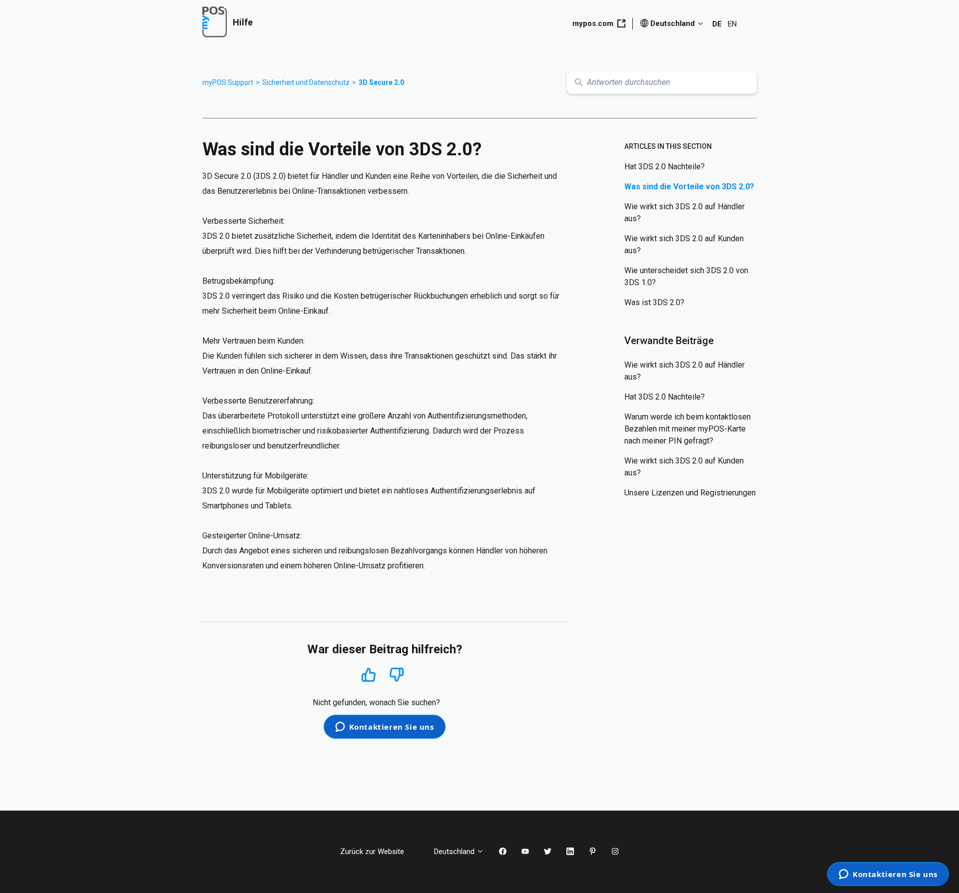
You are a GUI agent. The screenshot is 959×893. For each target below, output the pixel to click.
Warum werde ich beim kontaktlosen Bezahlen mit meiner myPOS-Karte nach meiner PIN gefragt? (687, 429)
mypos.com (592, 23)
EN (732, 23)
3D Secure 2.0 (381, 82)
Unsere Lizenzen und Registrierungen (690, 492)
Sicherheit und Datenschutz (306, 82)
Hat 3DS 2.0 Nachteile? (664, 166)
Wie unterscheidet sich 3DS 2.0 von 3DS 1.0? (686, 276)
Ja (369, 674)
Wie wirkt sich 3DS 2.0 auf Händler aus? (684, 212)
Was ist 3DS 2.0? (654, 302)
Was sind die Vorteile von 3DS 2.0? (689, 186)
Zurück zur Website (379, 851)
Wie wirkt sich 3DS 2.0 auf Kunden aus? (684, 244)
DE (717, 23)
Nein (397, 675)
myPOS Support (227, 82)
